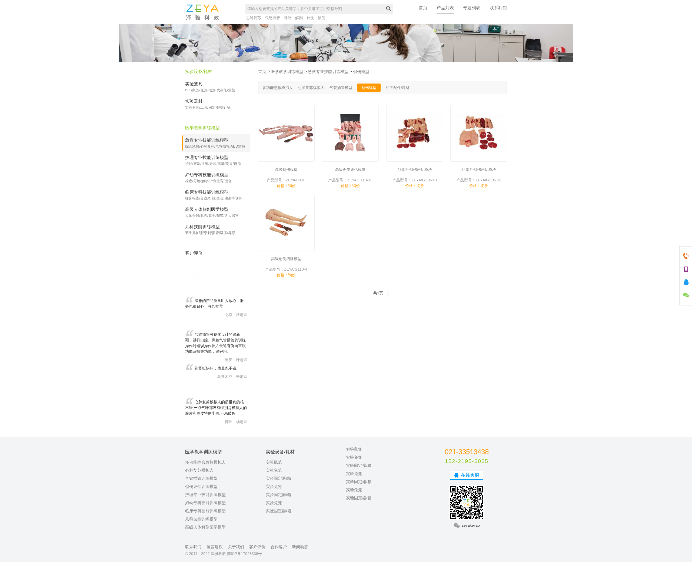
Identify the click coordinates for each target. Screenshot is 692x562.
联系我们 (498, 7)
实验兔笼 (274, 470)
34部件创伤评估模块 (478, 169)
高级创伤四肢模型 (286, 259)
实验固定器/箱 (278, 478)
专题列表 (471, 7)
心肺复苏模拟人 (311, 87)
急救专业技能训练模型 (328, 71)
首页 (423, 7)
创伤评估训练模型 (201, 486)
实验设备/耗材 (198, 71)
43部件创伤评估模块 (414, 169)
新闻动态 (300, 546)
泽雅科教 (202, 12)
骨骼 (287, 18)
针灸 (310, 18)
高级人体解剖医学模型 (205, 527)
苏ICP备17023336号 (244, 553)
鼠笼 (321, 18)
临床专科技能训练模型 (205, 510)
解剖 (299, 18)
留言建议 (215, 546)
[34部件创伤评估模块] (478, 133)
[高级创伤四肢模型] (286, 222)
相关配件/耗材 (398, 87)
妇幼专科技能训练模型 (205, 502)
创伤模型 (361, 71)
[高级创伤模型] (286, 133)
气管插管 (272, 18)
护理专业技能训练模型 (205, 494)
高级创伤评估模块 (350, 169)
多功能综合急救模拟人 (205, 462)
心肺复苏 (253, 18)
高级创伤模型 (286, 169)
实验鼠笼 (274, 462)
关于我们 (236, 546)
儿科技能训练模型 (201, 519)
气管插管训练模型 (201, 478)
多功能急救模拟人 (277, 87)
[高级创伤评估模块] (350, 133)
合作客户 (279, 546)
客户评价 (257, 546)
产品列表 (445, 7)
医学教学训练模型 (287, 71)
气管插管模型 (341, 87)
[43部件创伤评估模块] (414, 133)
